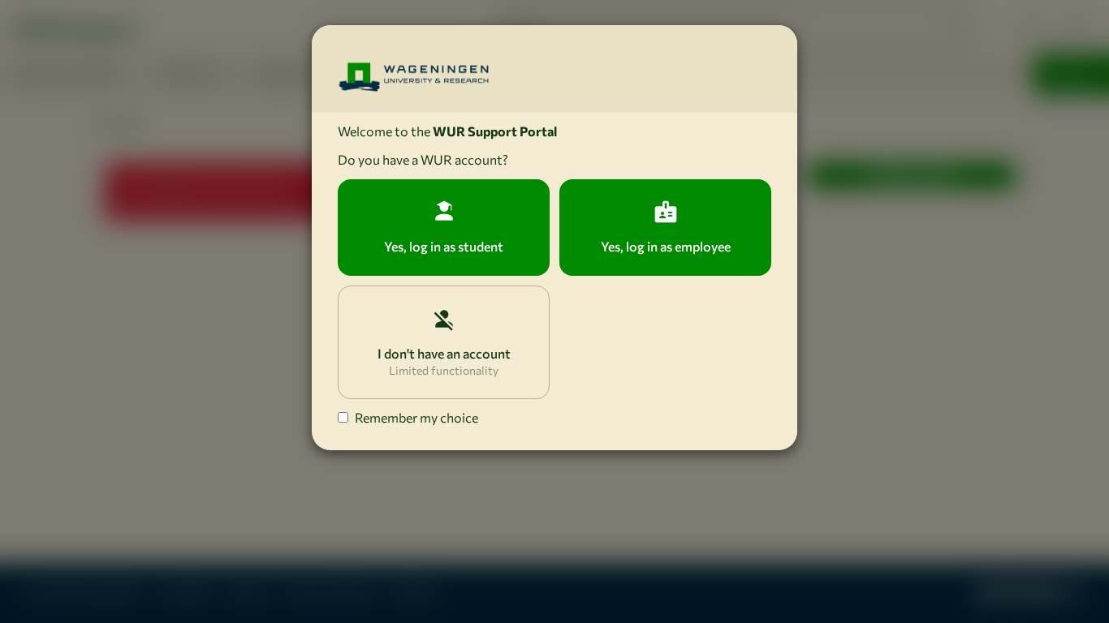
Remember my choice (416, 417)
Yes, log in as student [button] (443, 246)
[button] (444, 343)
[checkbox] (343, 417)
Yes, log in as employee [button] (666, 246)
